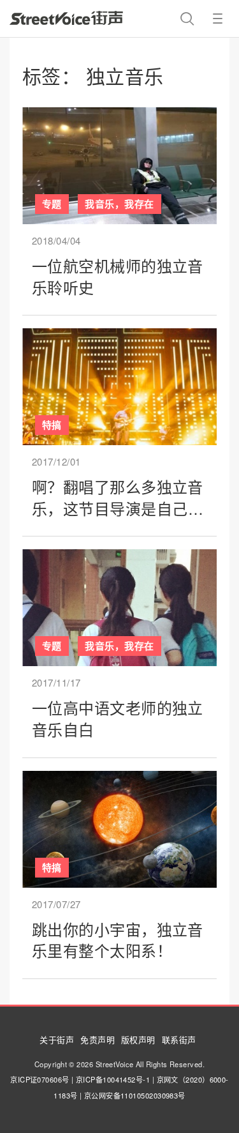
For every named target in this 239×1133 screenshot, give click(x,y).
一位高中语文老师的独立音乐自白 (117, 718)
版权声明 (138, 1039)
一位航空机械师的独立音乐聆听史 (117, 276)
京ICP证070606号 (39, 1079)
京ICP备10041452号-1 (113, 1079)
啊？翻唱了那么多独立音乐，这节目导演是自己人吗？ (117, 507)
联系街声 (179, 1039)
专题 (52, 204)
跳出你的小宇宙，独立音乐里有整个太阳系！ (117, 940)
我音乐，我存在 (119, 204)
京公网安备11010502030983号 (134, 1095)
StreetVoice (66, 18)
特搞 (52, 425)
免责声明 (97, 1039)
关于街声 (57, 1039)
